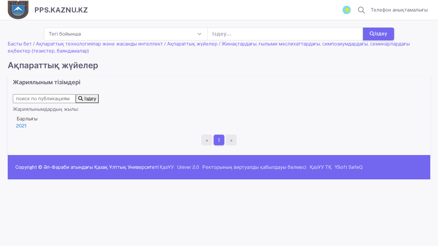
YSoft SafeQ (349, 167)
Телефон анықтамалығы (399, 9)
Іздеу (381, 33)
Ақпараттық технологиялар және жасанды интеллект (99, 43)
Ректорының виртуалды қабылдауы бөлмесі (254, 167)
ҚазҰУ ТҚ (321, 167)
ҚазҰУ (167, 167)
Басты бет (20, 43)
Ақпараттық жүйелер (192, 43)
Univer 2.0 (188, 167)
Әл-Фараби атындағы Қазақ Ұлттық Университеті (101, 167)
